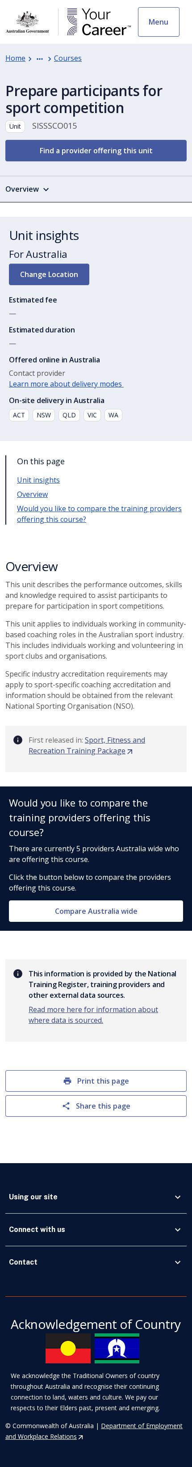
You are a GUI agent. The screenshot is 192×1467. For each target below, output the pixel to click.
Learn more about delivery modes (66, 384)
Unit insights (38, 480)
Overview (32, 494)
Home (15, 58)
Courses (68, 58)
